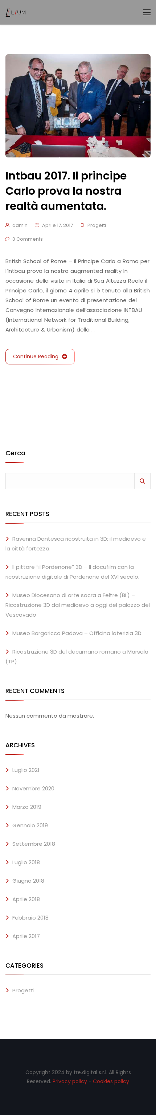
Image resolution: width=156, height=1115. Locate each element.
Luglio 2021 (26, 770)
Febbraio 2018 (30, 917)
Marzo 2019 (26, 807)
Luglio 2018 (26, 862)
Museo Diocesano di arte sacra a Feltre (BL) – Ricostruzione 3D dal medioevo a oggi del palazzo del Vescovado (77, 604)
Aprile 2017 (26, 936)
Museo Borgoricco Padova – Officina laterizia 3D (76, 633)
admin (20, 225)
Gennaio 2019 (30, 825)
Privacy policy (70, 1081)
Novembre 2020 (33, 788)
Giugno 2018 (28, 880)
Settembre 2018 (33, 844)
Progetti (96, 225)
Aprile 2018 (26, 899)
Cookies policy (111, 1081)
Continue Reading (35, 356)
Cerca (15, 453)
